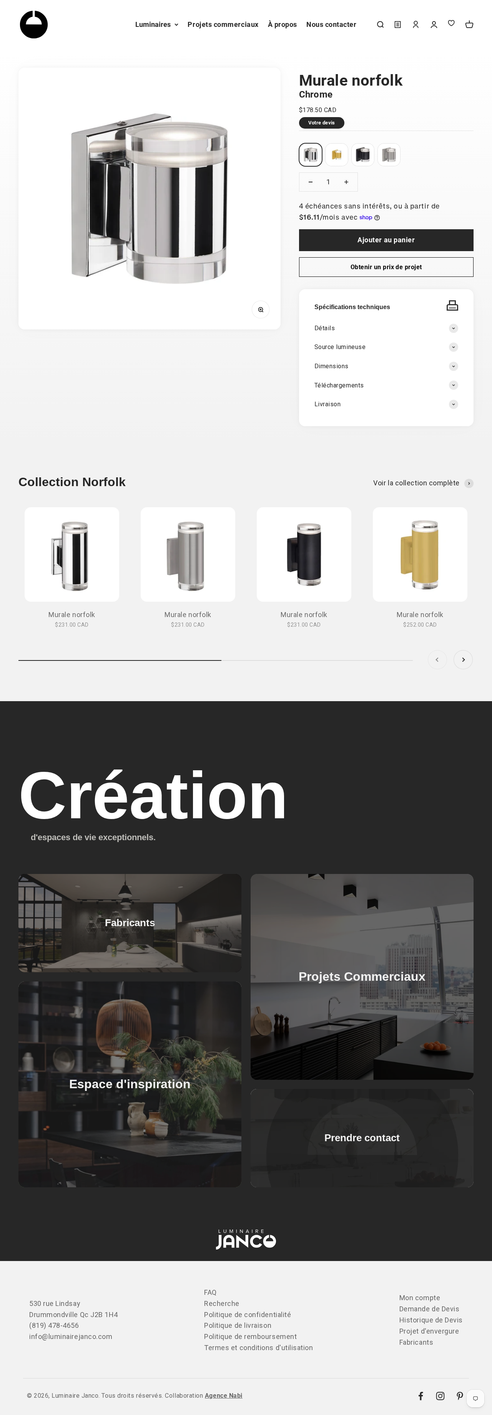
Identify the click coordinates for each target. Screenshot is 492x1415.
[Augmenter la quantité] (346, 182)
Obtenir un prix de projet (386, 267)
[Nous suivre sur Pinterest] (460, 1396)
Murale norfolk (71, 615)
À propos (282, 24)
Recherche (221, 1303)
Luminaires (153, 24)
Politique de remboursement (250, 1336)
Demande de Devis (429, 1309)
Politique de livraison (237, 1325)
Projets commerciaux (223, 24)
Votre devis (321, 123)
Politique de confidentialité (247, 1315)
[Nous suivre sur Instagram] (440, 1396)
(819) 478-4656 (54, 1325)
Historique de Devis (431, 1320)
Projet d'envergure (429, 1331)
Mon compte (419, 1298)
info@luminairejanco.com (70, 1336)
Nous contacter (331, 24)
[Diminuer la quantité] (310, 182)
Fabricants (416, 1342)
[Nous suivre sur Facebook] (421, 1396)
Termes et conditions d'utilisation (258, 1348)
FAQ (210, 1292)
